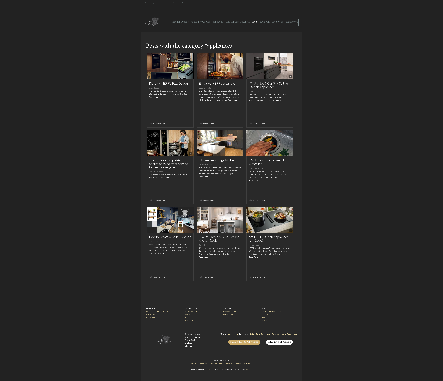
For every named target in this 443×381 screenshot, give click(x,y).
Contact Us (292, 22)
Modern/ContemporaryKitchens (157, 311)
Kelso (210, 364)
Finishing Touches (201, 22)
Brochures (277, 22)
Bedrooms (218, 22)
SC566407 (209, 370)
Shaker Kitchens (152, 314)
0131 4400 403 (233, 334)
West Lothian (248, 364)
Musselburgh (228, 364)
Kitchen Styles (180, 22)
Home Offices (232, 22)
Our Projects (266, 314)
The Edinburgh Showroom (272, 311)
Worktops (188, 317)
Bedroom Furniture (230, 311)
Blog (254, 22)
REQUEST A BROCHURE (279, 342)
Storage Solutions (191, 311)
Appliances (189, 314)
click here (249, 370)
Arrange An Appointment (244, 342)
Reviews (265, 320)
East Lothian (202, 364)
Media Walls (189, 320)
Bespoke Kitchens (152, 317)
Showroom (264, 22)
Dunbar (193, 364)
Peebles (238, 364)
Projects (245, 22)
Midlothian (218, 364)
